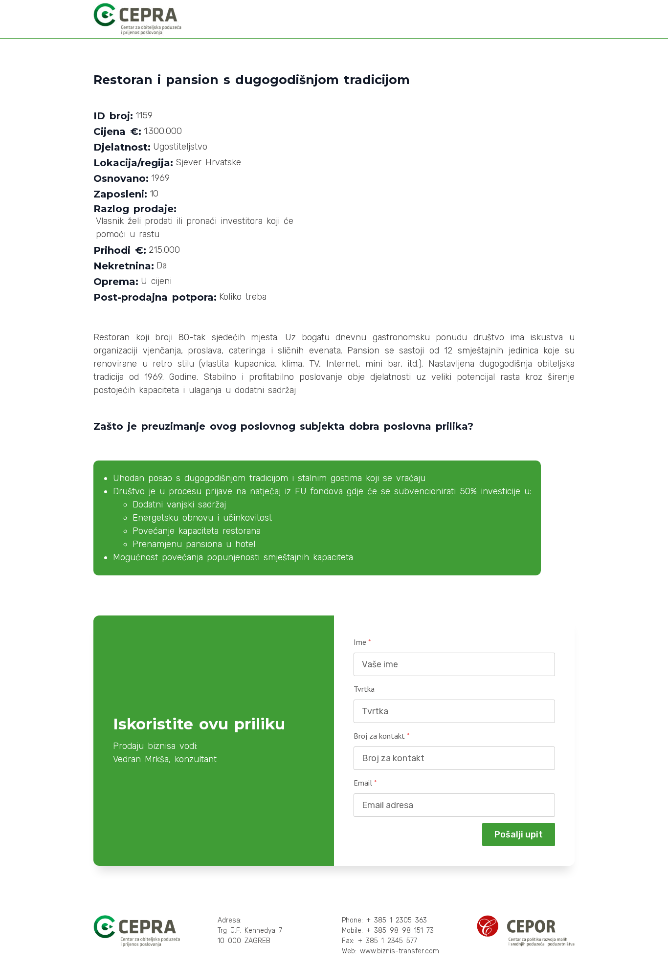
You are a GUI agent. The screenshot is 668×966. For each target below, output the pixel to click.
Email (365, 783)
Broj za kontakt (382, 736)
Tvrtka (364, 689)
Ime (362, 642)
